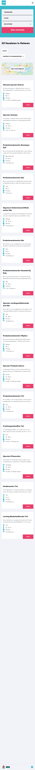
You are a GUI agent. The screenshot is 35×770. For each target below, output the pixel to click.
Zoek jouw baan (17, 30)
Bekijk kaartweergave (17, 68)
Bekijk (28, 105)
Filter (4, 51)
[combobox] (17, 18)
